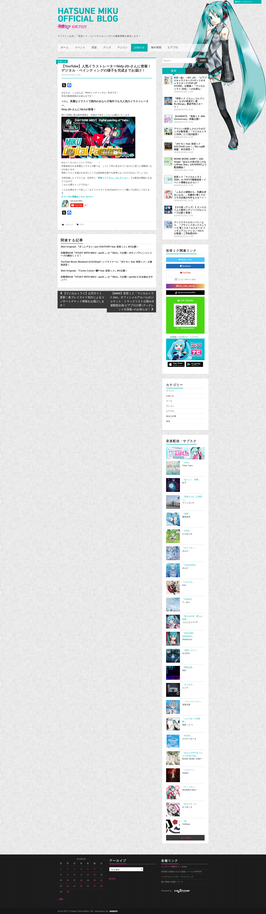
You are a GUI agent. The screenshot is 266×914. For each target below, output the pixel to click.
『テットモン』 (189, 787)
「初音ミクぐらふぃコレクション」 (113, 178)
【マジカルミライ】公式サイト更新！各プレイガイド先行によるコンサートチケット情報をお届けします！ (82, 299)
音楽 (94, 47)
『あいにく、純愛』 (191, 480)
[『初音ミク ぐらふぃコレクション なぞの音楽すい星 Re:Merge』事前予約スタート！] (168, 101)
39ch (82, 225)
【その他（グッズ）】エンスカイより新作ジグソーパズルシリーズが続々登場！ (190, 210)
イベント (80, 47)
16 (68, 880)
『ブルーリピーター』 (192, 701)
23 (68, 886)
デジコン (122, 47)
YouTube (186, 273)
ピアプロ (173, 47)
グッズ (107, 47)
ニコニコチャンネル (186, 279)
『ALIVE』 (187, 736)
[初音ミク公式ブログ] (88, 19)
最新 (174, 71)
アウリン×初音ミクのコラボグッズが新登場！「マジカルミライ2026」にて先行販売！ (190, 131)
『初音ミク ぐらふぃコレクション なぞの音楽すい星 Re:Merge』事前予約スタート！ (189, 102)
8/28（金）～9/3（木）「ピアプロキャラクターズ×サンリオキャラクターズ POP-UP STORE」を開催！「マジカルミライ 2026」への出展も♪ (190, 83)
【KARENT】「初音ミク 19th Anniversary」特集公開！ (189, 117)
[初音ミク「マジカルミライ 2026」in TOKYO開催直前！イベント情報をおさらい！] (168, 179)
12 (88, 875)
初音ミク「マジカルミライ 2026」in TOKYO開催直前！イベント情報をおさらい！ (190, 180)
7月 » (62, 899)
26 (88, 886)
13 (95, 875)
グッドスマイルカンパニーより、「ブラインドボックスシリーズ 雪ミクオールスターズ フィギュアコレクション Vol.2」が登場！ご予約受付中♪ (190, 228)
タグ (197, 71)
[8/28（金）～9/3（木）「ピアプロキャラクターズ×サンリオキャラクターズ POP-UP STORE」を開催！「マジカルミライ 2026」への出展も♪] (168, 80)
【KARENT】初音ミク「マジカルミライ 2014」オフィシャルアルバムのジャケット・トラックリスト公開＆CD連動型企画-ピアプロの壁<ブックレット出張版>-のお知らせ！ (132, 301)
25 (81, 886)
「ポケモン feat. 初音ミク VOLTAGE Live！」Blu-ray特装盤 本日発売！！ (189, 146)
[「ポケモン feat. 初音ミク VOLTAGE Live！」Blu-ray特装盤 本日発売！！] (168, 146)
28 (101, 886)
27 (95, 886)
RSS (113, 879)
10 (74, 875)
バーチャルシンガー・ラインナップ (177, 877)
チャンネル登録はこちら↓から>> (77, 196)
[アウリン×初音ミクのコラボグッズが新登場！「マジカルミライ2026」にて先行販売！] (168, 131)
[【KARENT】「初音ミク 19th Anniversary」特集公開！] (168, 119)
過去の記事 (171, 416)
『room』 (186, 462)
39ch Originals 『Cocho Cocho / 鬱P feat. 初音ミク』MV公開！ (94, 270)
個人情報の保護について (172, 882)
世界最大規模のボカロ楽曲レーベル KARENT (181, 872)
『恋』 (185, 821)
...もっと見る (185, 838)
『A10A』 (186, 531)
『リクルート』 (189, 770)
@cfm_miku (186, 260)
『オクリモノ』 (189, 548)
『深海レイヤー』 (190, 650)
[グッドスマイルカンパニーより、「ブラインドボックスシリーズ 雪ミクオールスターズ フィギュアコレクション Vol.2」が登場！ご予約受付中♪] (168, 225)
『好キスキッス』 (190, 804)
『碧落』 (186, 514)
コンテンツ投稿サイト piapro (174, 867)
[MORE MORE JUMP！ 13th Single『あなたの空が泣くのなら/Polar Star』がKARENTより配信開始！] (168, 161)
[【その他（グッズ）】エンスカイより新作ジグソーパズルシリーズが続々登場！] (168, 210)
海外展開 (156, 47)
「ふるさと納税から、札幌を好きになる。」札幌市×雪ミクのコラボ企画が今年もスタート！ (190, 195)
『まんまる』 (188, 684)
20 (95, 880)
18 (81, 880)
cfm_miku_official (186, 286)
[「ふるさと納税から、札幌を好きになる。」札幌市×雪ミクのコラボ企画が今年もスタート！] (168, 194)
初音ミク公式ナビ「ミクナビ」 (185, 337)
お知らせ (139, 47)
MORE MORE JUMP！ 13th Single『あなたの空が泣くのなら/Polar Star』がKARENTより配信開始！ (190, 163)
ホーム (65, 47)
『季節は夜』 (188, 667)
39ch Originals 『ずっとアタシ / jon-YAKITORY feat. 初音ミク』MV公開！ (100, 246)
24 (74, 886)
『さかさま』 (188, 582)
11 (81, 875)
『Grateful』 (187, 599)
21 (101, 880)
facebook (186, 266)
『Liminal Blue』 (189, 565)
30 (68, 892)
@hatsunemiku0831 (186, 292)
